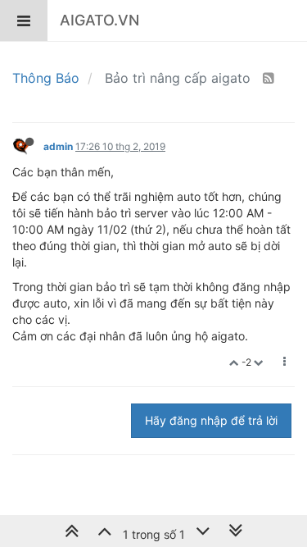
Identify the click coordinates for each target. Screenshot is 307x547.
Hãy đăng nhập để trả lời (211, 420)
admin (58, 146)
